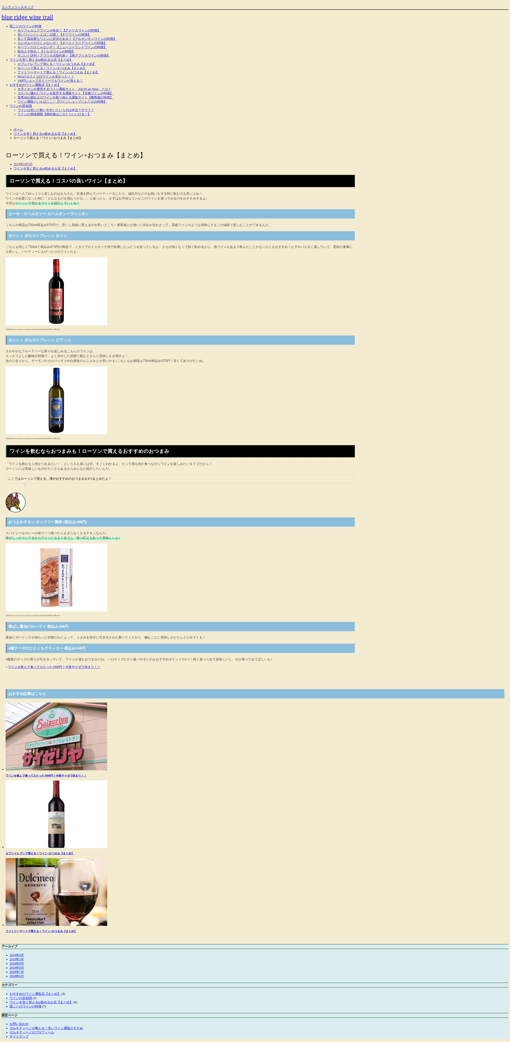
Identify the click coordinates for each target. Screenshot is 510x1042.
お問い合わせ (19, 1024)
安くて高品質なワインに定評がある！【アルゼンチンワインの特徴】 (67, 38)
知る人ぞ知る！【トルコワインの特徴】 (46, 51)
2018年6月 (17, 976)
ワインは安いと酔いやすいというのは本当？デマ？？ (56, 110)
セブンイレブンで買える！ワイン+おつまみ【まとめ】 (57, 64)
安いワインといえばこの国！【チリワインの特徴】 (54, 34)
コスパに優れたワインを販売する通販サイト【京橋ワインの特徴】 (65, 93)
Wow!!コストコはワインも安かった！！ (46, 76)
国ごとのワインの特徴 (25, 26)
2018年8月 (17, 967)
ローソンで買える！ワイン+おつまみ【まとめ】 (52, 68)
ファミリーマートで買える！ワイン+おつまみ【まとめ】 (58, 72)
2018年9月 (17, 963)
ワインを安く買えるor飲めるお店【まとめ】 (41, 59)
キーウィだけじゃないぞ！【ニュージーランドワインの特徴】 (62, 47)
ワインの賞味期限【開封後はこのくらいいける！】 (54, 114)
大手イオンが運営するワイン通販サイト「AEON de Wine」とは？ (64, 89)
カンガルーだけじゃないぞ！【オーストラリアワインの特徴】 (62, 43)
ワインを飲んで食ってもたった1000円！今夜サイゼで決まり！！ (54, 667)
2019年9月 (17, 955)
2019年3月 (17, 959)
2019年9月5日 (23, 164)
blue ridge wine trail (27, 17)
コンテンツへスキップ (17, 7)
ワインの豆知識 (21, 106)
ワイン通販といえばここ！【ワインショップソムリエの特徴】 (62, 101)
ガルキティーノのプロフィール (32, 1032)
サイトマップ (19, 1036)
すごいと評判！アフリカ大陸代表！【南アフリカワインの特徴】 (64, 55)
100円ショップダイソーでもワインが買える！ (50, 80)
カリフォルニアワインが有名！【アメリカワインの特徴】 (59, 30)
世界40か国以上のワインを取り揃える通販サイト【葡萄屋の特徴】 (65, 97)
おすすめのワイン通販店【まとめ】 (35, 85)
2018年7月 (17, 972)
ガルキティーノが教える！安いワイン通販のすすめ (46, 1028)
